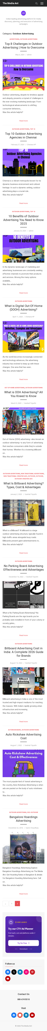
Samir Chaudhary (32, 828)
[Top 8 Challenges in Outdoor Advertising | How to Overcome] (23, 74)
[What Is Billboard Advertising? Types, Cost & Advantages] (23, 512)
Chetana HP (31, 145)
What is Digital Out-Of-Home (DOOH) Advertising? (23, 307)
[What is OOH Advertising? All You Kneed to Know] (23, 421)
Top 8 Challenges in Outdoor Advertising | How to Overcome (23, 45)
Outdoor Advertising (28, 39)
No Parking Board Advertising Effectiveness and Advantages (23, 567)
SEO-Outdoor (32, 812)
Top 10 (32, 129)
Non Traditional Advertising (32, 474)
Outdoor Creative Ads (24, 479)
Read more (23, 121)
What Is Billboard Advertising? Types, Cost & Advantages (24, 485)
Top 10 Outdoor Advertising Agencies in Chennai (23, 135)
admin (29, 55)
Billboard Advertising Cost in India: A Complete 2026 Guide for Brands (23, 652)
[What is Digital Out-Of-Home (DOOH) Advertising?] (23, 336)
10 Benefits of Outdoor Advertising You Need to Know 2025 (23, 219)
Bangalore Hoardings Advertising (23, 818)
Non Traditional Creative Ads (15, 476)
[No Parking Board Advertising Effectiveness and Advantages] (23, 595)
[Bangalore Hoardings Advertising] (23, 847)
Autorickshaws (14, 730)
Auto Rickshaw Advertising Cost (23, 736)
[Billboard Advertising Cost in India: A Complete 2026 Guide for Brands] (23, 681)
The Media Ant (10, 3)
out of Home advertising (15, 388)
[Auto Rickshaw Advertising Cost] (23, 763)
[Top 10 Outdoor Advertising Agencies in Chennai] (23, 162)
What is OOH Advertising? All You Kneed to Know (23, 394)
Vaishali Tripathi (30, 403)
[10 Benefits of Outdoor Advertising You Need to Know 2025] (23, 249)
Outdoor (31, 476)
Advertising (14, 39)
